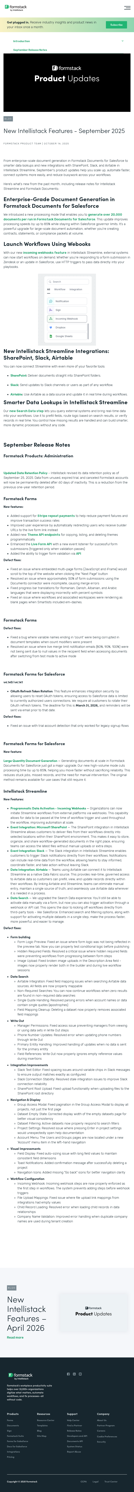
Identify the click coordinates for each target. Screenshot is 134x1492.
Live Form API (41, 544)
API (78, 554)
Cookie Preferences (107, 1436)
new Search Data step (26, 411)
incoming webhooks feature (44, 253)
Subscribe (116, 24)
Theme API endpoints (43, 535)
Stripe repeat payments (56, 516)
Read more (15, 1337)
